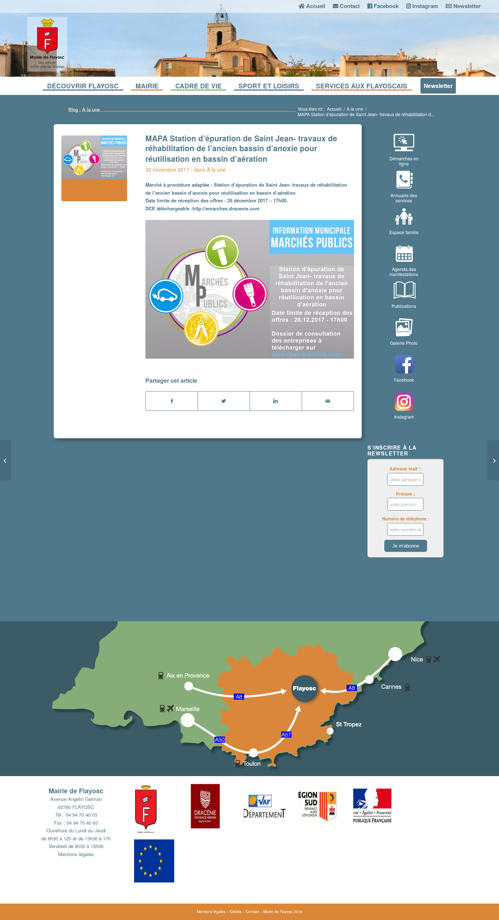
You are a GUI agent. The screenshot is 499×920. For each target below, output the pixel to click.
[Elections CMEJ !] (5, 460)
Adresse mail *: (405, 469)
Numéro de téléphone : (405, 519)
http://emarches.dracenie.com (226, 208)
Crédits (235, 911)
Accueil (334, 108)
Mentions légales (76, 854)
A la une (355, 108)
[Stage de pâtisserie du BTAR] (493, 460)
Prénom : (405, 494)
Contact (252, 911)
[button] (161, 807)
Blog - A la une (84, 109)
